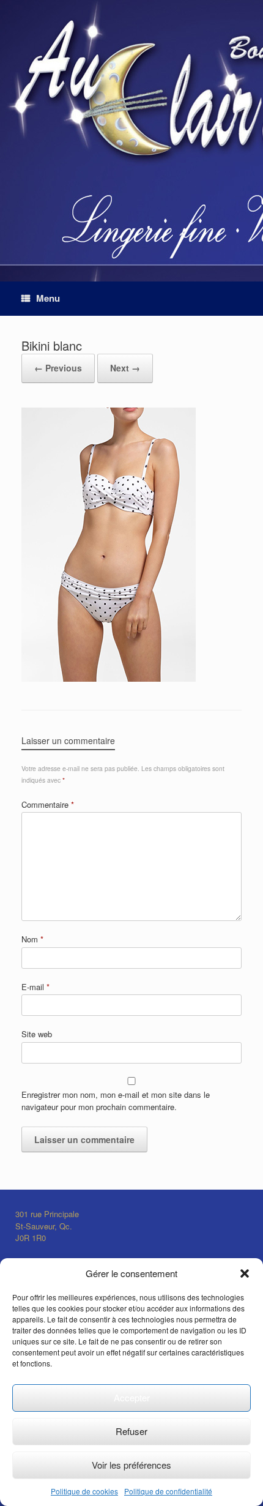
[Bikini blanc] (108, 677)
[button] (245, 1273)
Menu (48, 298)
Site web (36, 1034)
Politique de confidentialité (168, 1491)
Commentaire (47, 804)
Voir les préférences (131, 1464)
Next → (125, 368)
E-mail (35, 987)
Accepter (132, 1397)
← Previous (58, 368)
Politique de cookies (84, 1491)
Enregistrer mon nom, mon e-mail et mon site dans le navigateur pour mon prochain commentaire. (115, 1101)
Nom (32, 939)
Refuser (131, 1431)
